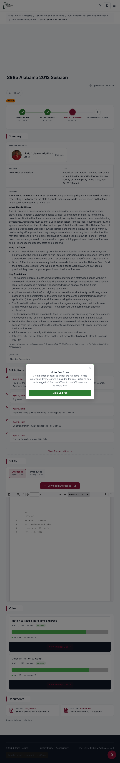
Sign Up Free (60, 392)
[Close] (90, 368)
